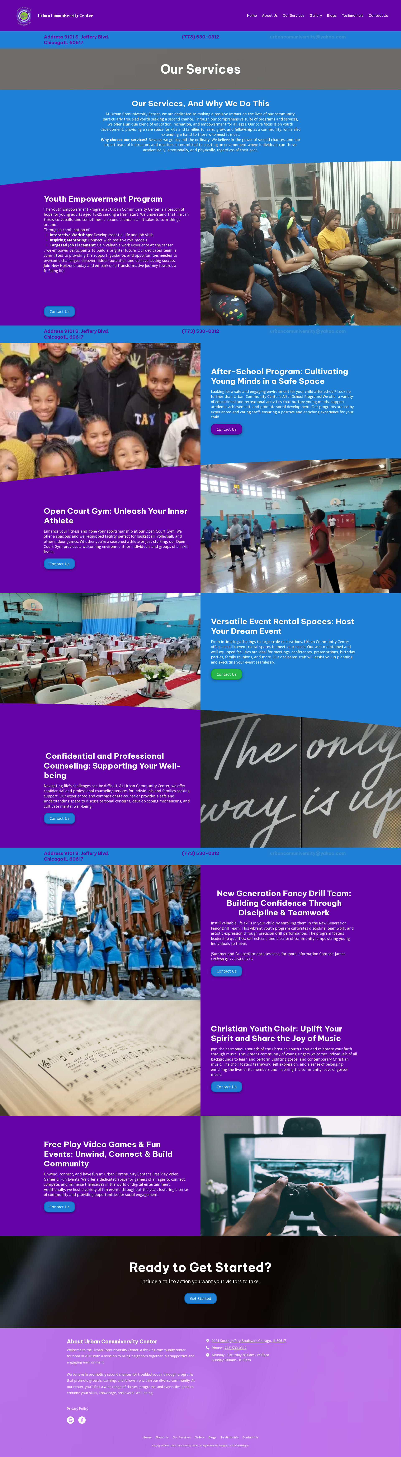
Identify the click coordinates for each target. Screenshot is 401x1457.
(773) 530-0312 (234, 1348)
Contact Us (59, 311)
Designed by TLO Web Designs (234, 1445)
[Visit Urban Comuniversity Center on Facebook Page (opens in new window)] (82, 1420)
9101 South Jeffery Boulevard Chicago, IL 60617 (249, 1340)
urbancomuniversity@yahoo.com (308, 37)
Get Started (200, 1298)
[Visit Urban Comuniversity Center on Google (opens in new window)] (70, 1420)
